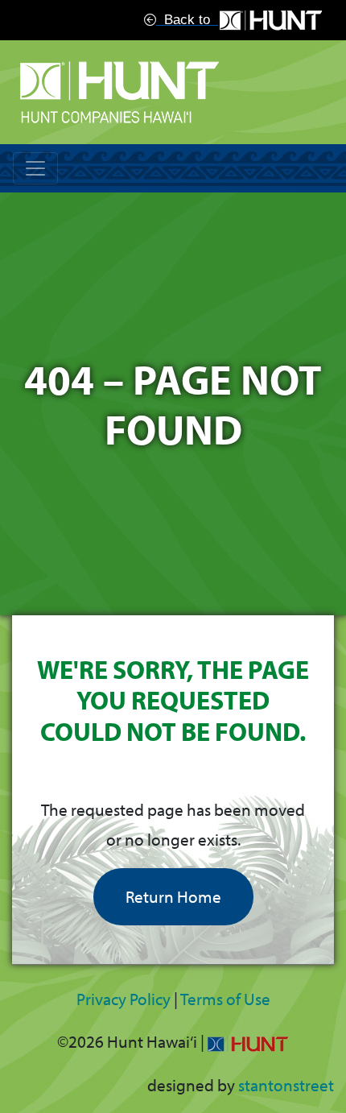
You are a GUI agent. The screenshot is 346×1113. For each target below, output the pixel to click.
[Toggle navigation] (35, 168)
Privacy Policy (123, 998)
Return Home (173, 896)
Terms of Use (225, 998)
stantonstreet (286, 1084)
